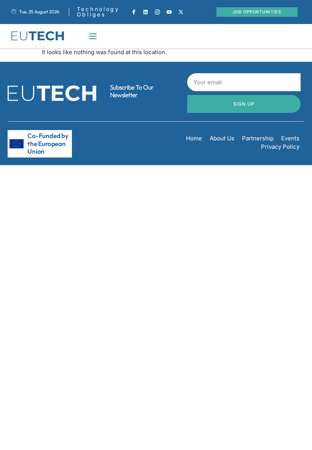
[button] (93, 36)
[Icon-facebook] (133, 12)
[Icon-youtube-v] (169, 12)
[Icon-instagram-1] (157, 12)
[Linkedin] (145, 12)
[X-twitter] (181, 12)
